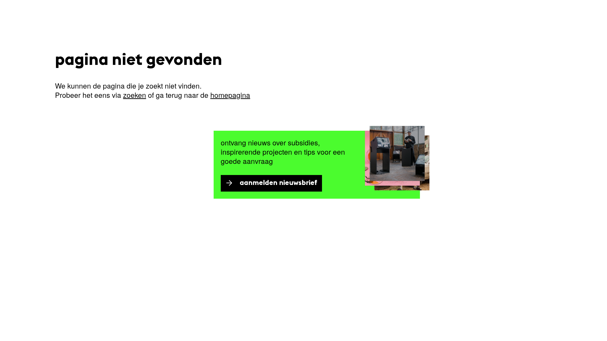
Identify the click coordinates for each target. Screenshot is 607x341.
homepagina (230, 95)
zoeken (134, 95)
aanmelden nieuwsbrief (278, 183)
